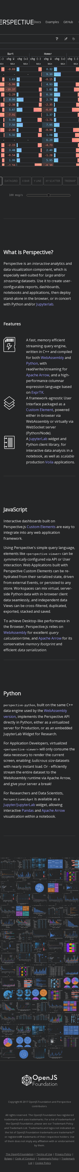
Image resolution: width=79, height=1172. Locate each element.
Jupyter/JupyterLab (19, 804)
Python (32, 363)
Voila (49, 462)
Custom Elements (41, 526)
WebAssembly (52, 357)
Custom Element (39, 409)
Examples (52, 22)
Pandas (28, 810)
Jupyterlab (44, 304)
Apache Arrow (37, 375)
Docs (37, 22)
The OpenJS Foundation (20, 1154)
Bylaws (8, 1158)
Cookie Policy (43, 1163)
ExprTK (37, 392)
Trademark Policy (48, 1158)
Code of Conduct (25, 1158)
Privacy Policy (63, 1154)
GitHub (68, 22)
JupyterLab (38, 438)
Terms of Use (44, 1154)
